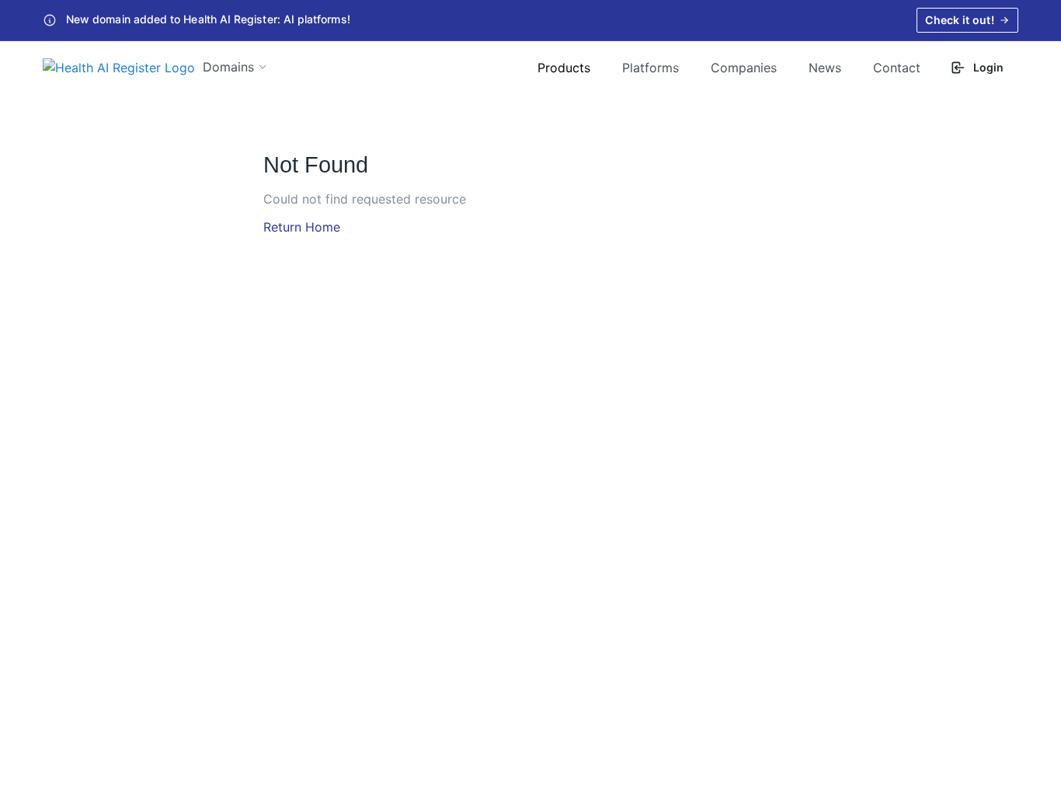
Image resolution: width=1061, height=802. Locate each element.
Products (563, 67)
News (825, 67)
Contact (896, 67)
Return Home (301, 227)
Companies (744, 67)
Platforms (650, 67)
